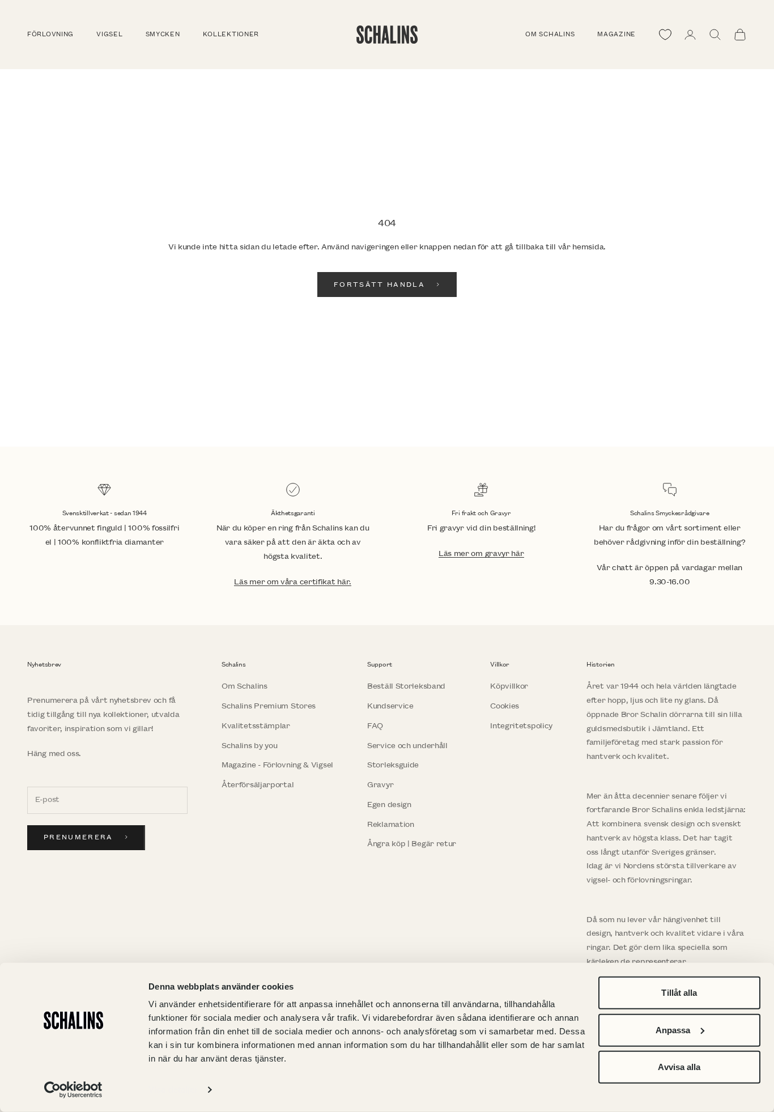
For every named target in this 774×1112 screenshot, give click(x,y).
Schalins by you (250, 745)
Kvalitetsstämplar (256, 725)
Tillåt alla (679, 993)
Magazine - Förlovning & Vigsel (277, 765)
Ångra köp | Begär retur (411, 843)
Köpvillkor (509, 686)
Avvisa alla (679, 1067)
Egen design (389, 804)
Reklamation (390, 824)
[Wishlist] (665, 34)
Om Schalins (550, 34)
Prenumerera (78, 837)
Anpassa (673, 1029)
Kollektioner (231, 34)
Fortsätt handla (379, 284)
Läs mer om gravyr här (481, 553)
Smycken (163, 34)
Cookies (504, 706)
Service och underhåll (407, 745)
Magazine (616, 34)
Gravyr (380, 784)
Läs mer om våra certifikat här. (292, 582)
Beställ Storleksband (406, 686)
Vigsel (109, 34)
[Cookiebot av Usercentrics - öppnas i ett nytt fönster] (73, 1089)
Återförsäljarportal (258, 784)
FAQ (375, 725)
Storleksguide (393, 765)
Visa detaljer (173, 1089)
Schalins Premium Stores (269, 706)
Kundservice (390, 706)
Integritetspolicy (521, 725)
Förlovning (50, 34)
